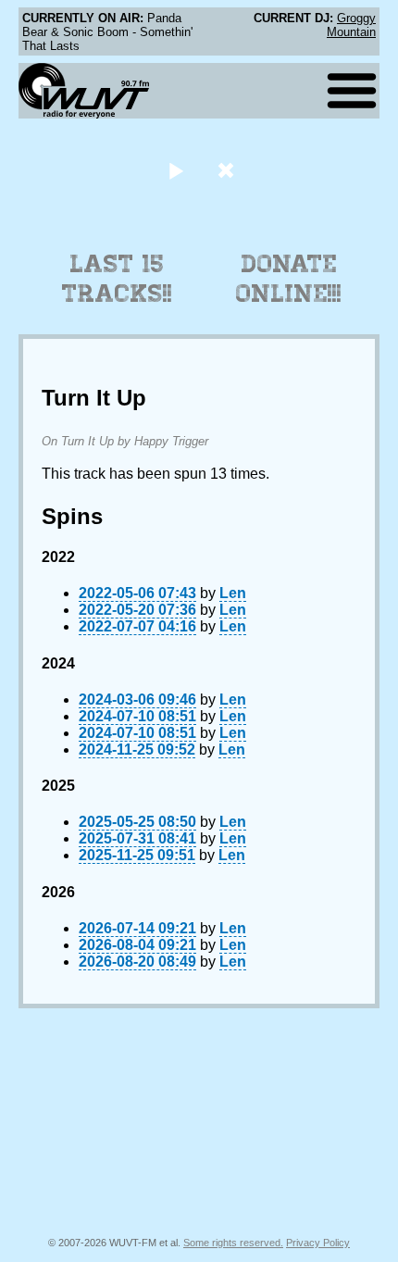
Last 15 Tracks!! (117, 278)
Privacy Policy (318, 1242)
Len (232, 593)
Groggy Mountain (351, 25)
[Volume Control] (228, 170)
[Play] (175, 170)
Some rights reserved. (233, 1242)
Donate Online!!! (289, 278)
